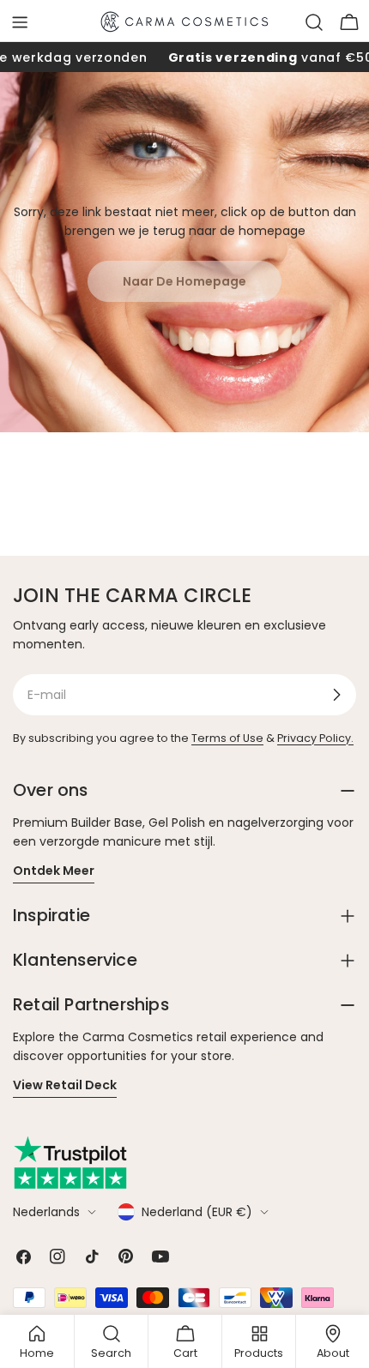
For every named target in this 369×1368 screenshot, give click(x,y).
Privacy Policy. (315, 738)
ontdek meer (53, 870)
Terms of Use (227, 738)
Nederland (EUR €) (197, 1211)
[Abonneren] (336, 695)
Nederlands (46, 1211)
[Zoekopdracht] (314, 22)
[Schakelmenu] (20, 22)
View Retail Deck (65, 1085)
